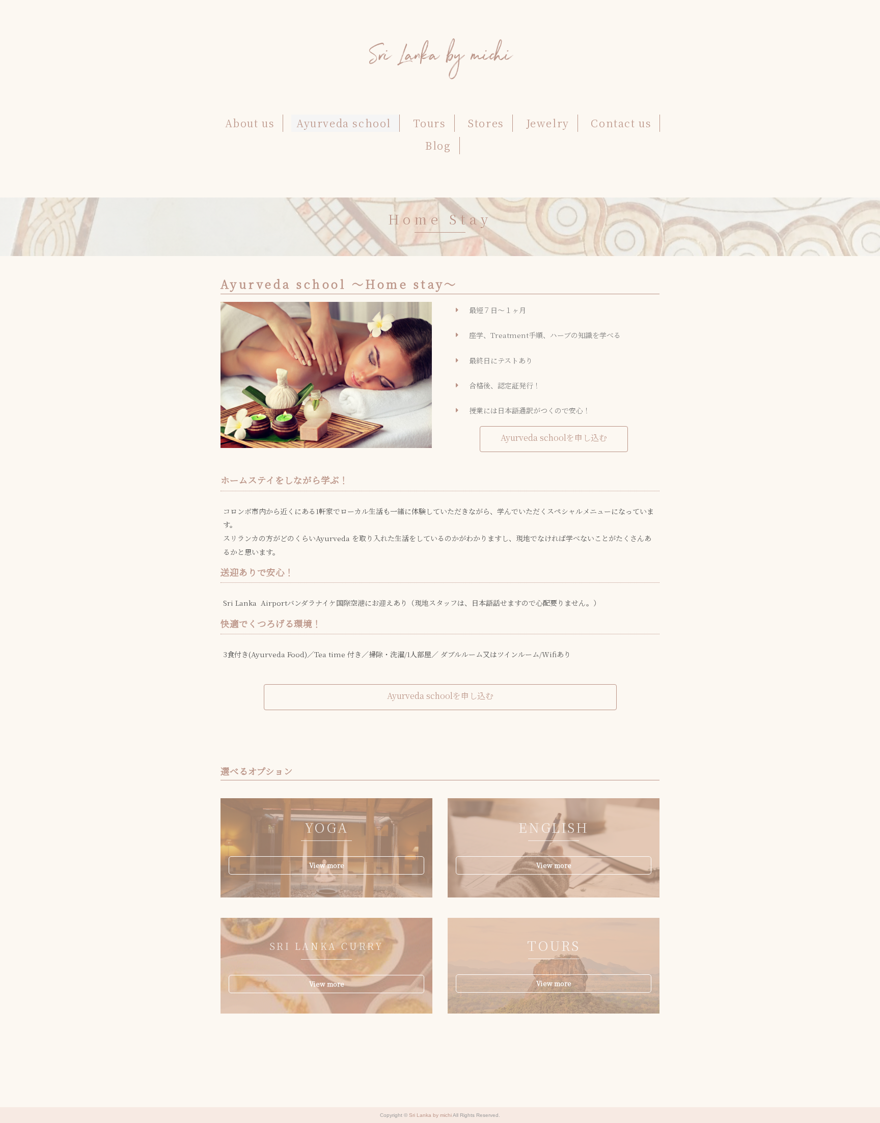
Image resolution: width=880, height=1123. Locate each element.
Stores (486, 123)
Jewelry (547, 123)
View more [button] (326, 865)
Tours (429, 123)
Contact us (621, 123)
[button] (554, 439)
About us (250, 123)
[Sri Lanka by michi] (440, 43)
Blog (438, 145)
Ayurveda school (343, 123)
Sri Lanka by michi (431, 1115)
